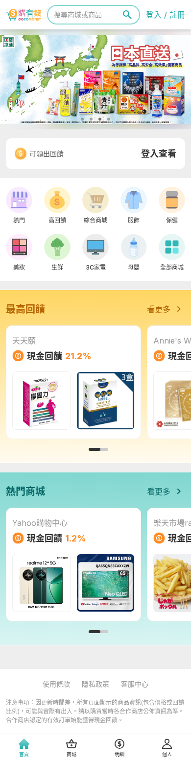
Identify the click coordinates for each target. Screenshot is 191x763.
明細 (119, 754)
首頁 (24, 754)
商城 (71, 754)
